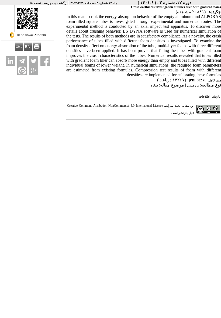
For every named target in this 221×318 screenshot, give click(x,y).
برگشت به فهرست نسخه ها (48, 3)
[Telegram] (22, 61)
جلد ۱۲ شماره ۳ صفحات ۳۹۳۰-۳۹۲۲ (93, 3)
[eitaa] (22, 70)
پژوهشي (193, 85)
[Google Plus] (33, 70)
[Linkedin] (10, 61)
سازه (154, 85)
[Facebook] (45, 61)
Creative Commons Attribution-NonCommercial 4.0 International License (115, 106)
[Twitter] (33, 61)
